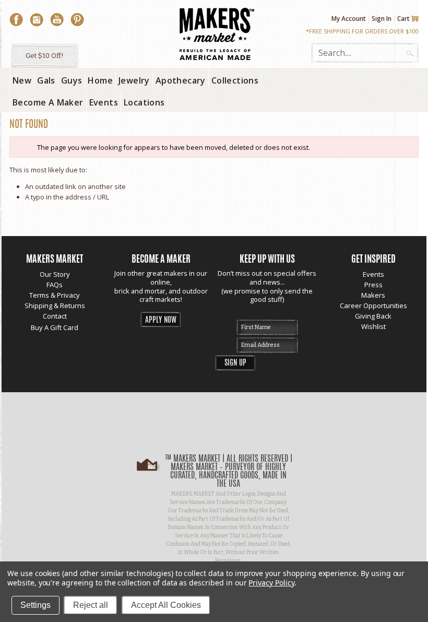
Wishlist (373, 326)
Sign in (381, 18)
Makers (373, 295)
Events (373, 274)
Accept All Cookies (166, 605)
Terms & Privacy (54, 295)
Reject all (90, 605)
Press (373, 284)
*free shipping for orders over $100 (362, 31)
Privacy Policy (271, 583)
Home (100, 80)
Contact (55, 316)
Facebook (16, 20)
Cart (403, 19)
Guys (71, 80)
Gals (46, 80)
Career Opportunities (373, 305)
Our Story (55, 274)
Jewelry (134, 80)
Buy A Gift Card (54, 327)
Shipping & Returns (55, 305)
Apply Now (160, 320)
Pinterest (77, 20)
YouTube (57, 20)
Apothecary (181, 80)
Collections (234, 80)
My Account (348, 19)
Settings (35, 605)
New (22, 80)
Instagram (36, 20)
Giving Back (373, 316)
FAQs (54, 284)
